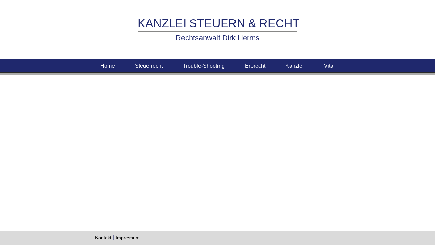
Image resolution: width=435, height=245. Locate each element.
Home (107, 66)
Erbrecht (255, 66)
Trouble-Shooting (204, 66)
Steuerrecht (149, 66)
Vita (329, 66)
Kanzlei (294, 66)
